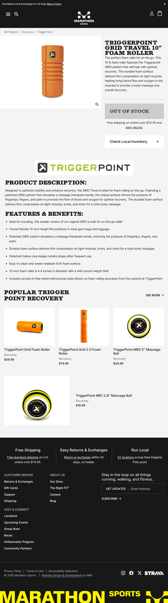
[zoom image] (97, 105)
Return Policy (54, 3)
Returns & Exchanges (18, 481)
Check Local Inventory (128, 142)
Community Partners (18, 548)
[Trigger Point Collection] (84, 167)
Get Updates (116, 488)
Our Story (56, 481)
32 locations (125, 457)
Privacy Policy (12, 571)
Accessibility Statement (63, 571)
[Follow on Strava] (154, 573)
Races (8, 535)
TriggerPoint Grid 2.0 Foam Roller (80, 351)
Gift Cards (11, 488)
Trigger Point (45, 31)
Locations (10, 516)
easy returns (134, 127)
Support (9, 494)
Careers (55, 494)
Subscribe (109, 498)
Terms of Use (35, 571)
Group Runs (12, 528)
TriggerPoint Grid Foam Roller (27, 349)
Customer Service (18, 475)
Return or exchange (77, 457)
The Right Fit (59, 488)
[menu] (12, 14)
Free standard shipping (22, 457)
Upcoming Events (16, 522)
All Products (11, 31)
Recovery (27, 31)
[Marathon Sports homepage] (84, 18)
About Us (57, 475)
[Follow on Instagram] (123, 573)
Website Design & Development (62, 575)
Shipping (10, 501)
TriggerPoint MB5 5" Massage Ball (136, 351)
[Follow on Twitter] (139, 573)
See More (153, 295)
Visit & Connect (16, 509)
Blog (53, 501)
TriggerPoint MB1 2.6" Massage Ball (104, 395)
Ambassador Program (19, 541)
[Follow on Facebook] (131, 573)
